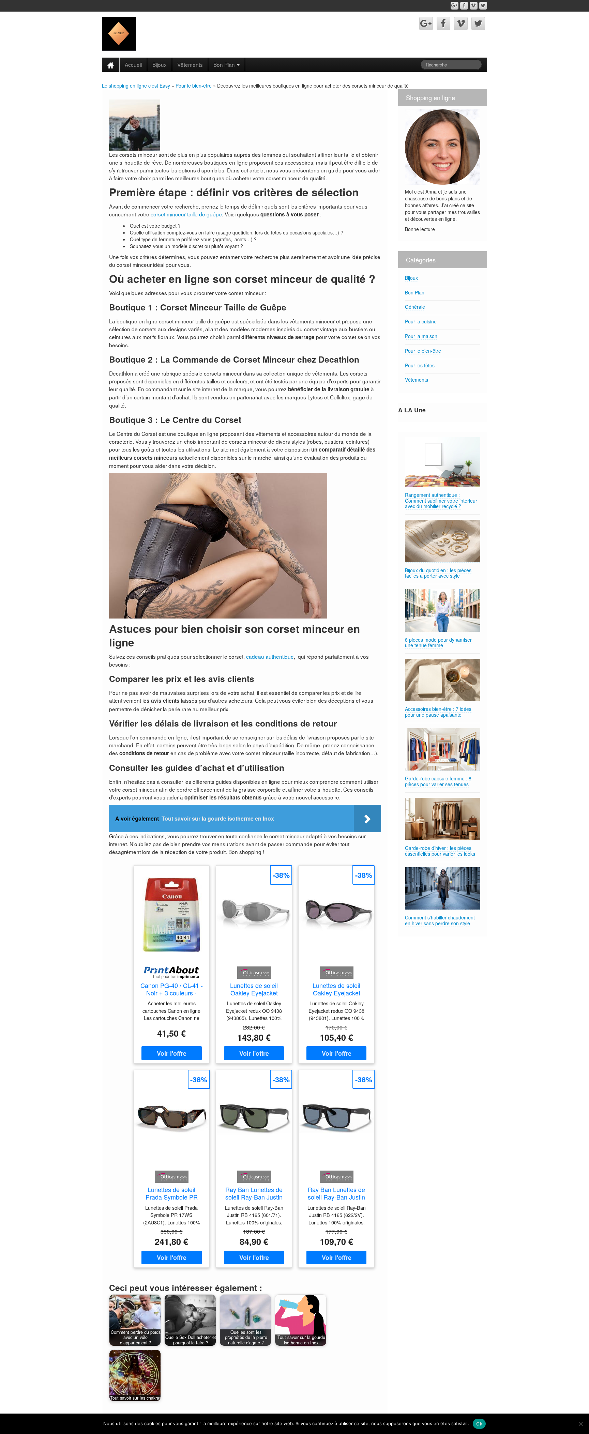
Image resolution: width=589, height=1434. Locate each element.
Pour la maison (421, 336)
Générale (415, 306)
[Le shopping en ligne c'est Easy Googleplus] (454, 6)
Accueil (133, 64)
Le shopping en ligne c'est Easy (136, 85)
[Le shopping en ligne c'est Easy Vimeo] (474, 6)
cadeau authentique (270, 656)
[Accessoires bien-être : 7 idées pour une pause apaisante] (442, 680)
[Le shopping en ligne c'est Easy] (119, 33)
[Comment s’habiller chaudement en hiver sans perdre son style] (442, 888)
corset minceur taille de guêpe (186, 214)
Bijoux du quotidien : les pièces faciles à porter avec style (438, 573)
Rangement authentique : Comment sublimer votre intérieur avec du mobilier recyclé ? (441, 500)
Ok (479, 1424)
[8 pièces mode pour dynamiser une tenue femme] (442, 610)
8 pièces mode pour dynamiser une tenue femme (438, 642)
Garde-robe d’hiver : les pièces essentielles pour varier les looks (440, 850)
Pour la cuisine (421, 321)
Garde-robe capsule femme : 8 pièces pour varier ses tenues (438, 781)
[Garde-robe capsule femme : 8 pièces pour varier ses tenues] (442, 749)
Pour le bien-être (194, 85)
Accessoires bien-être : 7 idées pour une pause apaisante (438, 711)
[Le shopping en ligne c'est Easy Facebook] (464, 6)
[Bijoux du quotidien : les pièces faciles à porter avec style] (442, 541)
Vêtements (190, 64)
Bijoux (159, 64)
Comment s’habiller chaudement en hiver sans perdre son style (440, 920)
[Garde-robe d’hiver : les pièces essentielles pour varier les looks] (442, 819)
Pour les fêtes (420, 365)
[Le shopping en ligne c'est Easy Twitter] (483, 6)
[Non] (580, 1423)
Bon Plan (224, 64)
